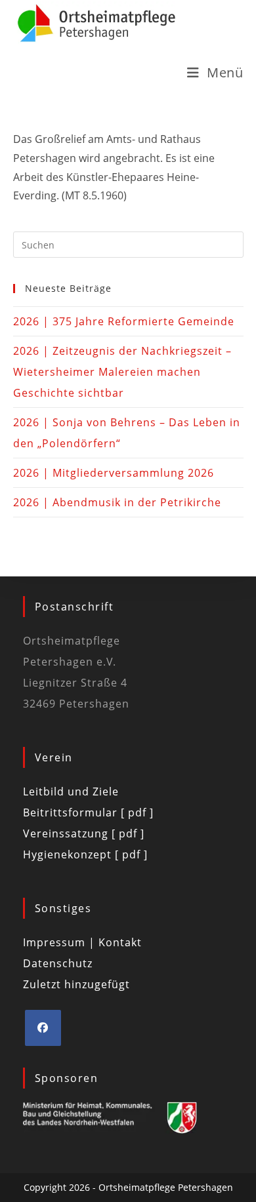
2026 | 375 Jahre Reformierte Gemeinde (123, 321)
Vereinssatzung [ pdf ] (83, 833)
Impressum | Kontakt (82, 942)
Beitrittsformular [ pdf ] (88, 812)
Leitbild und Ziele (71, 791)
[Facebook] (43, 1028)
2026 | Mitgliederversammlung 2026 (113, 473)
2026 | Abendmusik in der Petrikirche (117, 502)
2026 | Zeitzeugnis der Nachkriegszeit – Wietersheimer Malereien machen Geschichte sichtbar (122, 372)
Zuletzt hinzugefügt (76, 984)
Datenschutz (58, 963)
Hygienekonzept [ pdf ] (85, 854)
